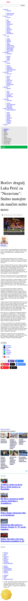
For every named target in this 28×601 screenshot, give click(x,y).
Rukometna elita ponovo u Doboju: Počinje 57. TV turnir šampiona (13, 527)
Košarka (6, 133)
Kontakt (5, 566)
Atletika (5, 137)
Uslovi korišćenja (8, 570)
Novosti (5, 16)
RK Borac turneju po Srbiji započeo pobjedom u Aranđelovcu (12, 501)
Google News (21, 364)
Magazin (6, 87)
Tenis (5, 135)
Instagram (6, 364)
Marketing (6, 567)
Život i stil (6, 72)
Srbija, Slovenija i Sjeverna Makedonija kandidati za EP (12, 540)
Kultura (5, 61)
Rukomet (6, 134)
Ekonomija (6, 52)
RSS (5, 577)
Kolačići (6, 571)
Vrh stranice (5, 550)
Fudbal (5, 131)
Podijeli (4, 342)
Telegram (8, 350)
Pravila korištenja (8, 568)
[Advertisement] (14, 163)
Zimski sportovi (7, 138)
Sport (5, 34)
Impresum (6, 572)
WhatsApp (8, 352)
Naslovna (6, 9)
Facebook (8, 345)
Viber (7, 349)
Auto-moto (6, 99)
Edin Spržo (3, 245)
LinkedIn (8, 353)
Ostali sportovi (7, 141)
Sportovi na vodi (7, 139)
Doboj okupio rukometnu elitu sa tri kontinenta (13, 514)
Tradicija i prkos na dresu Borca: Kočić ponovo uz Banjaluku (11, 486)
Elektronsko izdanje (8, 579)
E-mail (7, 356)
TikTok (14, 367)
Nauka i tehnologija (8, 108)
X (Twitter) (8, 347)
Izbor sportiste (7, 142)
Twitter (5, 576)
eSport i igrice (7, 143)
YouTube (6, 367)
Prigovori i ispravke (5, 429)
